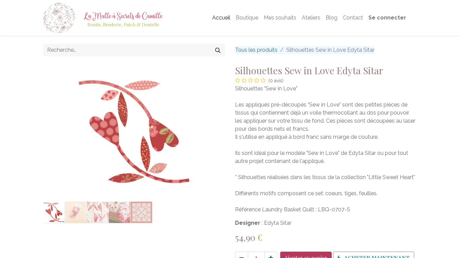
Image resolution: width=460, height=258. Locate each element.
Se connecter (387, 17)
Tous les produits (256, 50)
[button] (56, 132)
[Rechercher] (218, 50)
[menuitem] (221, 18)
